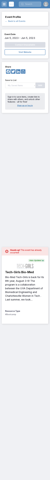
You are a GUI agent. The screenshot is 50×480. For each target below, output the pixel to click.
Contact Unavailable (25, 45)
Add (40, 85)
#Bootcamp (10, 314)
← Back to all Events (15, 21)
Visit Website (25, 52)
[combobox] (30, 4)
